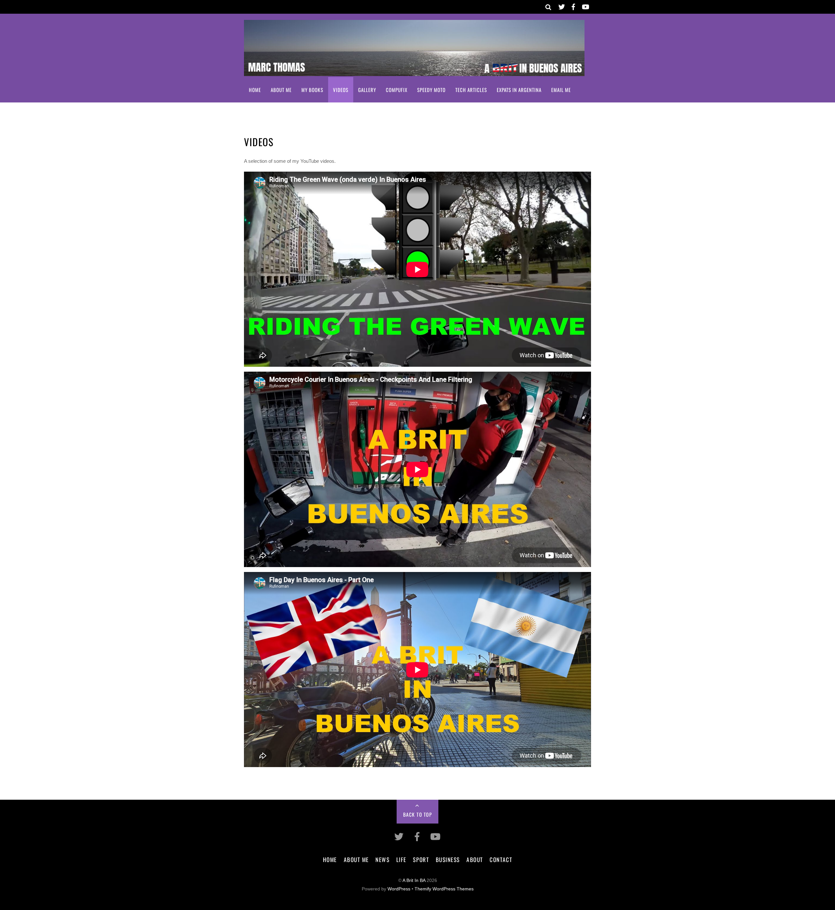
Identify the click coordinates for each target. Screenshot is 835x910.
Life (401, 859)
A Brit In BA (413, 880)
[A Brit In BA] (414, 71)
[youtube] (585, 5)
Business (448, 859)
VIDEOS (340, 89)
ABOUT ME (281, 89)
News (382, 859)
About (474, 859)
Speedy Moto (431, 89)
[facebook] (573, 5)
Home (255, 89)
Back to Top (417, 814)
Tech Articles (471, 89)
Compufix (396, 89)
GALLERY (367, 89)
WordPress (398, 889)
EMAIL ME (561, 89)
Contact (501, 859)
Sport (421, 859)
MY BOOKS (312, 89)
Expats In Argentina (519, 89)
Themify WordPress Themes (444, 889)
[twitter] (561, 5)
